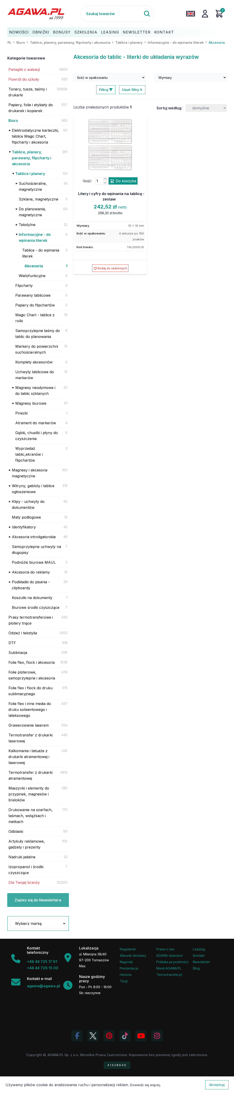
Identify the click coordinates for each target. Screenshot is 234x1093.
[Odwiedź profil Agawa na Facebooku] (77, 1036)
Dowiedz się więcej (145, 1085)
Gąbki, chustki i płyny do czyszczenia (36, 435)
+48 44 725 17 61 (42, 961)
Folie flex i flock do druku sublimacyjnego (30, 691)
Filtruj (104, 90)
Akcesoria (33, 266)
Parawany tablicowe (33, 295)
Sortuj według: (169, 108)
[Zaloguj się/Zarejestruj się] (205, 13)
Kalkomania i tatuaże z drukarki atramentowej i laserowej (28, 756)
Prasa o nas (165, 949)
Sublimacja (17, 652)
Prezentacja (129, 968)
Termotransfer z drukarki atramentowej (30, 775)
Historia (125, 975)
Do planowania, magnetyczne (32, 212)
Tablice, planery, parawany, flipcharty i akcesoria (31, 158)
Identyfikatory (24, 527)
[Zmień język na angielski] (190, 13)
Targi (124, 981)
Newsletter (137, 32)
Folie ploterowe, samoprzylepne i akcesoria (31, 675)
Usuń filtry (131, 90)
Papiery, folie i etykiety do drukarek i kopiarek (30, 108)
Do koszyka (125, 181)
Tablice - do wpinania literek (40, 253)
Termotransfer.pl (169, 975)
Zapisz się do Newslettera (38, 900)
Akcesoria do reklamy (31, 572)
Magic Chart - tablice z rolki (35, 318)
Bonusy (62, 32)
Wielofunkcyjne (32, 275)
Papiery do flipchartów (35, 305)
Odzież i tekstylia (22, 633)
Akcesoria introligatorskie (34, 537)
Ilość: (87, 181)
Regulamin (128, 949)
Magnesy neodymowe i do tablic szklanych (35, 390)
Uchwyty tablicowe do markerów (34, 375)
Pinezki (21, 413)
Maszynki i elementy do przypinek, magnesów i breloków (28, 794)
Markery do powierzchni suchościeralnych (36, 349)
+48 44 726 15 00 (42, 968)
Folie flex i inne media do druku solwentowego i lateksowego (29, 709)
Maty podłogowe (26, 517)
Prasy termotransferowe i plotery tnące (30, 620)
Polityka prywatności (172, 962)
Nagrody (126, 962)
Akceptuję (217, 1085)
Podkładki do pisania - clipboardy (31, 585)
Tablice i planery (30, 173)
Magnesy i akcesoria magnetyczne (29, 473)
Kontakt (164, 32)
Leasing (110, 32)
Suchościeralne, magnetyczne (33, 186)
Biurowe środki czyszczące (35, 607)
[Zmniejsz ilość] (104, 182)
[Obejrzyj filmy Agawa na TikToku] (125, 1036)
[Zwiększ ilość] (104, 179)
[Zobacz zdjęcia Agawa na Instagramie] (157, 1036)
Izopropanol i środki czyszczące (25, 869)
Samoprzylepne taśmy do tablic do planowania (37, 333)
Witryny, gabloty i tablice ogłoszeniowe (33, 488)
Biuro (13, 120)
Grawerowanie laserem (28, 725)
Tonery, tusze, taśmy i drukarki (27, 92)
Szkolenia (85, 32)
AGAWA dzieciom (169, 955)
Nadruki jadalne (21, 857)
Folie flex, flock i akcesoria (31, 662)
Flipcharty (24, 285)
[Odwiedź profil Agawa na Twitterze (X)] (93, 1036)
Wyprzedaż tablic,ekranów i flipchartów (29, 454)
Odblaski (15, 831)
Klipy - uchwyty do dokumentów (28, 504)
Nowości (19, 32)
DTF (12, 642)
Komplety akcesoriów (34, 362)
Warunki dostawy (133, 955)
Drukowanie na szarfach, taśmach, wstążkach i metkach (30, 816)
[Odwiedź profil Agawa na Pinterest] (109, 1036)
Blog (196, 968)
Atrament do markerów (35, 423)
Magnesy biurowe (30, 403)
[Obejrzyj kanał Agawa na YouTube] (141, 1036)
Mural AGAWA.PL (168, 968)
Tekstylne (27, 224)
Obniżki (40, 32)
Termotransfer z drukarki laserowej (30, 738)
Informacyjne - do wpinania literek (35, 237)
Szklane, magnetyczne (38, 199)
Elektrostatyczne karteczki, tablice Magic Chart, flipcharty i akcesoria (35, 136)
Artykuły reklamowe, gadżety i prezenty (26, 844)
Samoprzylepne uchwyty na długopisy (36, 549)
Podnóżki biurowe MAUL (34, 562)
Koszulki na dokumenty (32, 597)
